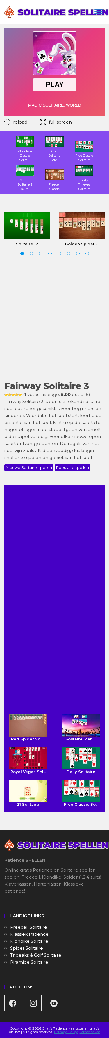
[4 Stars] (16, 395)
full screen (60, 122)
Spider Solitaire (26, 948)
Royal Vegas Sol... (28, 771)
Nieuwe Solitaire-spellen (29, 467)
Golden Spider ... (82, 244)
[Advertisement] (54, 319)
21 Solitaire (28, 804)
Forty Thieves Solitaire (84, 184)
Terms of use (90, 1032)
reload (20, 122)
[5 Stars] (20, 395)
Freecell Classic (54, 186)
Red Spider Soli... (28, 739)
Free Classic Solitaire (84, 158)
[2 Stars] (9, 395)
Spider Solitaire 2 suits (24, 184)
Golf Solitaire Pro (54, 155)
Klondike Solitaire (29, 941)
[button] (22, 253)
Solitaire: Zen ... (81, 739)
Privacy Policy (66, 1032)
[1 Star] (6, 395)
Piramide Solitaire (29, 962)
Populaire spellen (72, 467)
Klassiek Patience (29, 934)
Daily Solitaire (81, 771)
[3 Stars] (13, 395)
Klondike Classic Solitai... (25, 155)
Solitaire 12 (27, 244)
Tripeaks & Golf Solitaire (35, 955)
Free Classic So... (81, 804)
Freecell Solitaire (28, 927)
